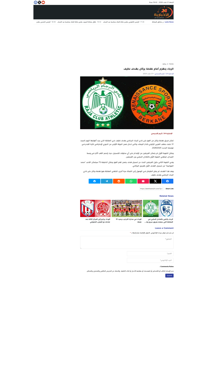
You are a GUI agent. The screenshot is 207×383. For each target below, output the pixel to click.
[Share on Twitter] (155, 181)
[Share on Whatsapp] (131, 181)
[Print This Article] (94, 181)
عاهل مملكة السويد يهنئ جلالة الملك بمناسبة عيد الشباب (91, 21)
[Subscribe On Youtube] (43, 2)
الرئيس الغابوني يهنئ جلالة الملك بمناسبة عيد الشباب (135, 21)
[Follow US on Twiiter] (39, 2)
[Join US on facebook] (35, 2)
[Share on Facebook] (167, 181)
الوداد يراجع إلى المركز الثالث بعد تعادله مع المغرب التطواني (97, 220)
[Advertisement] (103, 43)
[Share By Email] (143, 181)
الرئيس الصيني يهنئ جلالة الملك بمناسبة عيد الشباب (46, 21)
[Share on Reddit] (119, 181)
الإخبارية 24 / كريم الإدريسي (164, 73)
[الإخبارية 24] (103, 12)
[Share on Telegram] (106, 181)
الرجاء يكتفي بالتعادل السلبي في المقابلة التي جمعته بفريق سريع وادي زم (158, 222)
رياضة (164, 63)
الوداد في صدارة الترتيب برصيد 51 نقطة (128, 220)
